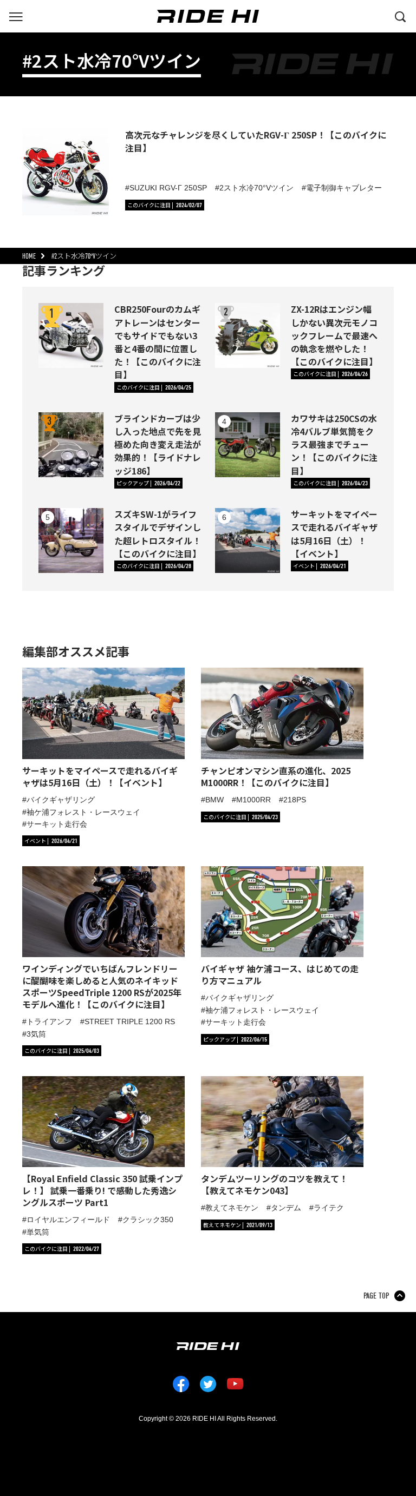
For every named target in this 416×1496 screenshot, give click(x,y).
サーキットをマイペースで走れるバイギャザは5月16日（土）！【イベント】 (334, 534)
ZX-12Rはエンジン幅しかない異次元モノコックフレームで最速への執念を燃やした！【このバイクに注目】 (334, 335)
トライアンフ (49, 1021)
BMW (214, 799)
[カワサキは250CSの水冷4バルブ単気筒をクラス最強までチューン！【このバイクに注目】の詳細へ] (247, 444)
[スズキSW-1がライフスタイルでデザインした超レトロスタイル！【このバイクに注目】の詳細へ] (70, 540)
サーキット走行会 (57, 824)
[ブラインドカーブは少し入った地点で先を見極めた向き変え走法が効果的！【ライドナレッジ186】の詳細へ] (70, 444)
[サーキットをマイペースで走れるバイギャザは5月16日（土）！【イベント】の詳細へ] (247, 540)
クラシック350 (147, 1219)
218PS (294, 799)
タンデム (286, 1207)
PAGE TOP (376, 1296)
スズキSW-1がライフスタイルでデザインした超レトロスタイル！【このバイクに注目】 (157, 534)
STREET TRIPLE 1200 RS (129, 1021)
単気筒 (38, 1232)
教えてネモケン (231, 1207)
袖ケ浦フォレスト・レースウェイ (83, 812)
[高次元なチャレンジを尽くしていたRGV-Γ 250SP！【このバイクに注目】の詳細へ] (65, 172)
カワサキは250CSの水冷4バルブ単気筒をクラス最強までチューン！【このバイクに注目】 (334, 444)
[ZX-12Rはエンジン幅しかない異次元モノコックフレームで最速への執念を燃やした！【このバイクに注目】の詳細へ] (247, 335)
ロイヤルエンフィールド (68, 1219)
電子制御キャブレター (344, 187)
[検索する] (400, 15)
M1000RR (253, 799)
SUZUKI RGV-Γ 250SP (168, 187)
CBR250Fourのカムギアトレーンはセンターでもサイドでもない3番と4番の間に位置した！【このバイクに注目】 (157, 341)
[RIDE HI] (208, 16)
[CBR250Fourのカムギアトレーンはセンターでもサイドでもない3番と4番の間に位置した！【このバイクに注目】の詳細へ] (70, 335)
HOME (29, 256)
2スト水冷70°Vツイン (256, 187)
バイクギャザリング (61, 799)
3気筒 (36, 1034)
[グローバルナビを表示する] (15, 15)
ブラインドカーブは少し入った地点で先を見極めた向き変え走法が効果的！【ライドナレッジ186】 (157, 444)
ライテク (329, 1207)
